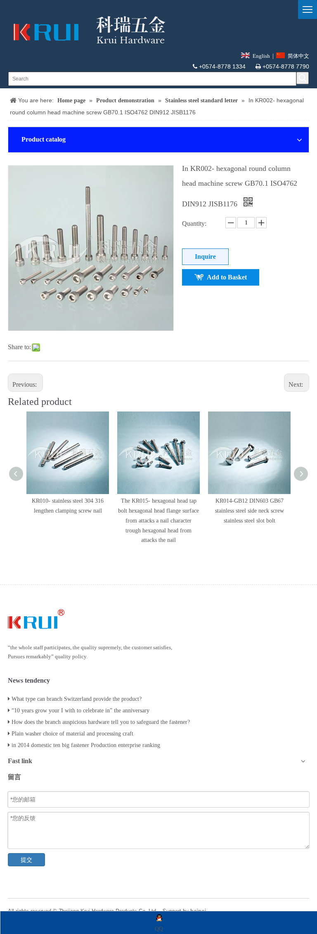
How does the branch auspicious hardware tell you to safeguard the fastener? (101, 722)
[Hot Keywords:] (302, 78)
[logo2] (87, 30)
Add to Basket (227, 277)
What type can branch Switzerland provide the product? (77, 699)
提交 (26, 859)
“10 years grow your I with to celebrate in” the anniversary (80, 710)
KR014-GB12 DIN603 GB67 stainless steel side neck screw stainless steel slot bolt (249, 511)
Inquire (205, 256)
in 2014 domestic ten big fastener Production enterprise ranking (86, 745)
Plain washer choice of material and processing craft (72, 734)
